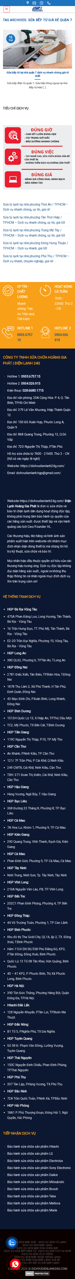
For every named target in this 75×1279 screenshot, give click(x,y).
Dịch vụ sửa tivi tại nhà (54, 1251)
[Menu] (6, 9)
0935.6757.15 (30, 376)
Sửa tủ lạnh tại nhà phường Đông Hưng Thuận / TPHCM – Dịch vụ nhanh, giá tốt (35, 245)
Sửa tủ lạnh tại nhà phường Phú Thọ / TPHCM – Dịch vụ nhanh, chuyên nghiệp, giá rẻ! (36, 258)
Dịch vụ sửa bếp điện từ (20, 1251)
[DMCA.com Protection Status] (37, 1273)
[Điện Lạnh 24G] (37, 9)
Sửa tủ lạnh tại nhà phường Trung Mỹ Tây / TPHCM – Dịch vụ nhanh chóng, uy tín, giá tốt (34, 232)
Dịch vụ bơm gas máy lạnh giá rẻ (37, 1259)
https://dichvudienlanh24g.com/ (42, 466)
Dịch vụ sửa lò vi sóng (37, 1254)
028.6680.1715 (33, 390)
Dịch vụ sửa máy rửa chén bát (37, 1248)
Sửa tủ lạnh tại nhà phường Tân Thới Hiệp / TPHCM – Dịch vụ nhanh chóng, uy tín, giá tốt (34, 219)
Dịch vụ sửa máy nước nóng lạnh (37, 1257)
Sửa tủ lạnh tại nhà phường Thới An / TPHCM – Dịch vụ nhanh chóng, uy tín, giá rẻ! (35, 207)
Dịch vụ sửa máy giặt (22, 1242)
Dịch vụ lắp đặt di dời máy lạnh (37, 1263)
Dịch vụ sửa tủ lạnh (52, 1242)
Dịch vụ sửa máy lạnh (37, 1245)
